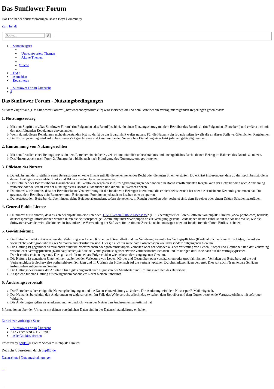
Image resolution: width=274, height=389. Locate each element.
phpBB (24, 343)
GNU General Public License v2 (125, 215)
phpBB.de (49, 350)
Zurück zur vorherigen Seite (21, 321)
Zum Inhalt (9, 26)
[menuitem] (37, 53)
